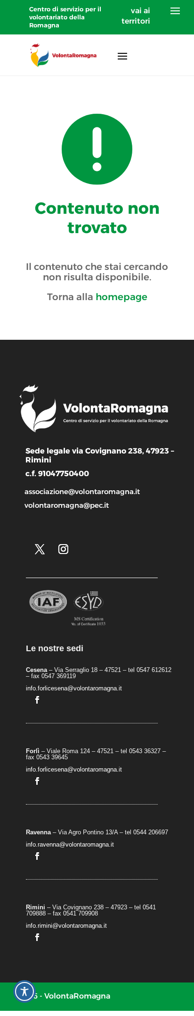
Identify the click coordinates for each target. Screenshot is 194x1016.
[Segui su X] (39, 549)
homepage (121, 296)
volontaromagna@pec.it (66, 505)
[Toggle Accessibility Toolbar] (24, 991)
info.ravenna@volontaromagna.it (70, 844)
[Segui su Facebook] (37, 699)
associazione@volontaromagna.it (82, 491)
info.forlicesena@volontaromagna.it (74, 688)
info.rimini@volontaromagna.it (66, 925)
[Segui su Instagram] (63, 549)
